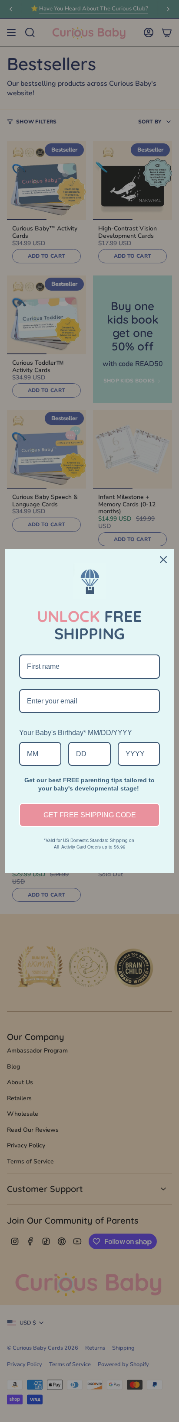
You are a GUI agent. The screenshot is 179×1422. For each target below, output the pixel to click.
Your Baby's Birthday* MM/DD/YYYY (75, 732)
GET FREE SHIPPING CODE (89, 815)
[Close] (163, 559)
